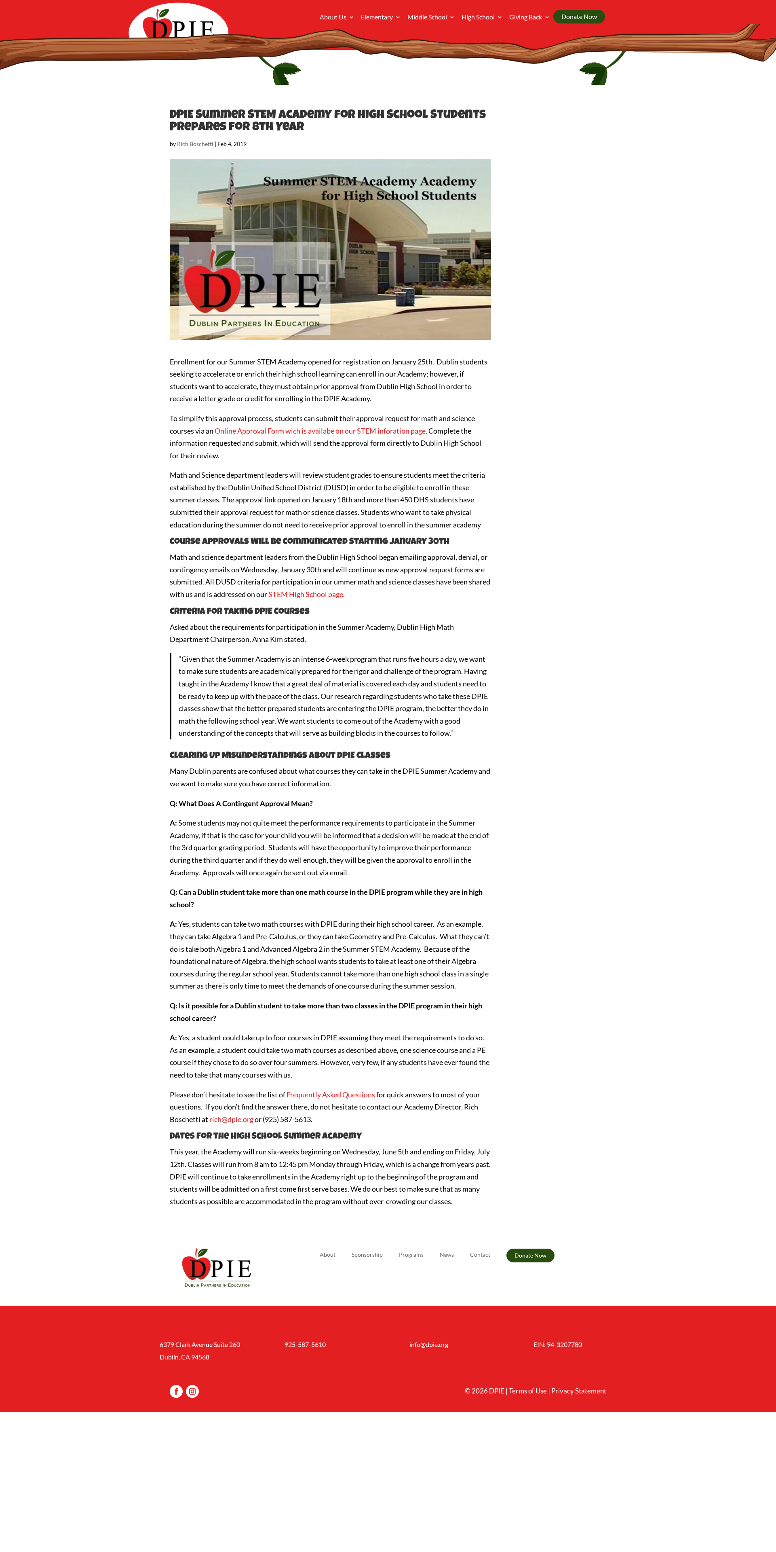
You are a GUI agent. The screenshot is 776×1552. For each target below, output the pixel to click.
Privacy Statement (578, 1391)
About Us (333, 17)
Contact (480, 1255)
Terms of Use (528, 1391)
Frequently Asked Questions (331, 1094)
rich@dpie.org (231, 1119)
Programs (411, 1255)
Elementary (377, 17)
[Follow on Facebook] (176, 1391)
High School (478, 17)
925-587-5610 (305, 1344)
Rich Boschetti (195, 143)
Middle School (427, 17)
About (327, 1255)
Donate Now (579, 16)
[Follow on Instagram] (192, 1391)
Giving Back (525, 17)
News (447, 1255)
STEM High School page (305, 594)
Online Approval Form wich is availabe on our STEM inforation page (320, 430)
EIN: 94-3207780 (558, 1344)
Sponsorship (367, 1255)
